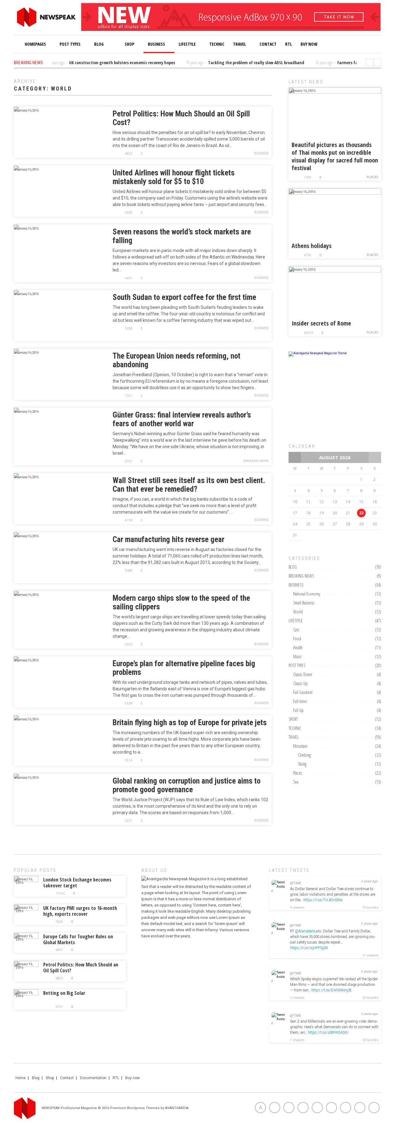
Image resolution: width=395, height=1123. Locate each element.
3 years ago (369, 881)
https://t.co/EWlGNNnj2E (331, 990)
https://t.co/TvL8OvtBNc (323, 900)
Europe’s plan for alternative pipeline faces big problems (184, 668)
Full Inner (300, 701)
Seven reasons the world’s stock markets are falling (182, 236)
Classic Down (302, 674)
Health (297, 647)
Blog (99, 44)
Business (156, 44)
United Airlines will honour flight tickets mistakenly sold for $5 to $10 (174, 177)
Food (297, 638)
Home (20, 1078)
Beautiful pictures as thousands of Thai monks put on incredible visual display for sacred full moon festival (335, 156)
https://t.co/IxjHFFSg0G (309, 947)
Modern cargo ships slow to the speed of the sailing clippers (181, 602)
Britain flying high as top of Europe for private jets (190, 722)
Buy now (132, 1078)
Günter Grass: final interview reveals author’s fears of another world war (182, 419)
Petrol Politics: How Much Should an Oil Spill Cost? (181, 118)
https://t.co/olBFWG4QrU (328, 1032)
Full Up (298, 710)
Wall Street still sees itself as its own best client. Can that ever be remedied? (189, 485)
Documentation (93, 1078)
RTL (288, 44)
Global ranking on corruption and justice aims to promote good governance (186, 785)
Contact (268, 44)
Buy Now (309, 44)
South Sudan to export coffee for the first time (184, 297)
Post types (70, 44)
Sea (295, 782)
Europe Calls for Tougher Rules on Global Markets (78, 939)
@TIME (295, 882)
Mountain (300, 746)
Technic (216, 44)
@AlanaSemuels (308, 931)
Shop (129, 44)
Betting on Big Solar (64, 993)
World (298, 612)
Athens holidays (311, 246)
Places (372, 177)
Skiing (302, 764)
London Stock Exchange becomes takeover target (77, 882)
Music (297, 656)
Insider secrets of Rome (321, 323)
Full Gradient (302, 692)
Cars (296, 630)
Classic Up (300, 683)
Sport (293, 719)
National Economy (306, 594)
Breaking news (255, 461)
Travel (239, 44)
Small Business (303, 603)
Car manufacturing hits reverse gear (168, 539)
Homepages (35, 44)
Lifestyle (187, 44)
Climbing (304, 755)
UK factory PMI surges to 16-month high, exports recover (80, 911)
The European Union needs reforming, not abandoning (176, 360)
